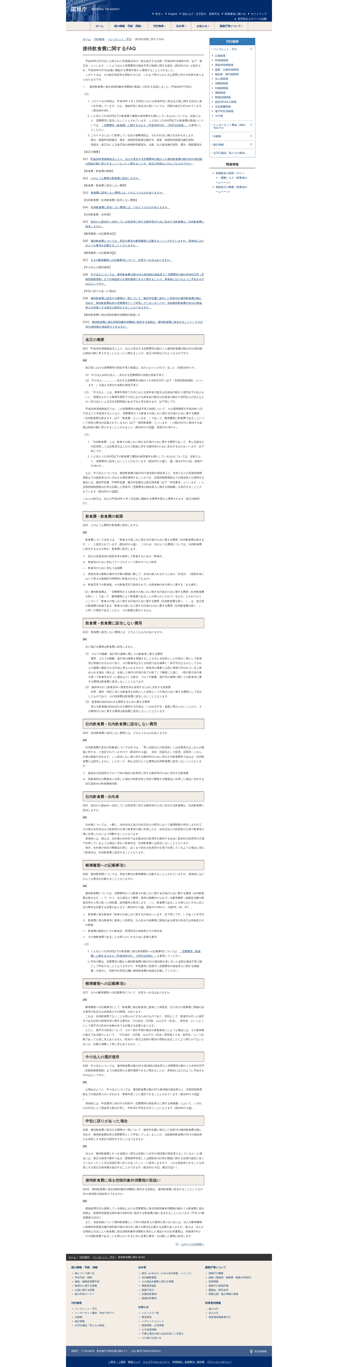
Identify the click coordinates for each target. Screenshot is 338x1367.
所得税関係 (221, 60)
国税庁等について (215, 1267)
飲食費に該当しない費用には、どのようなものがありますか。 (128, 192)
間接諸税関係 (223, 97)
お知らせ (143, 1307)
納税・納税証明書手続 (87, 1281)
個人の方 (213, 1308)
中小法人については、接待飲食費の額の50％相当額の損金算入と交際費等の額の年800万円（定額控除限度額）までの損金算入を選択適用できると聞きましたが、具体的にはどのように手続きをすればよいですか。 (144, 279)
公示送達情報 (149, 1329)
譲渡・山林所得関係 (227, 69)
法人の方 (213, 1312)
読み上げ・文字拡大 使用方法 (201, 13)
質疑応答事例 (149, 1298)
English (172, 13)
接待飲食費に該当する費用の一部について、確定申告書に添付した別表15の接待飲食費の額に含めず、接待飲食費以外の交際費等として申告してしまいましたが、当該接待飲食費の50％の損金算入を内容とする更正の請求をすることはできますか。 (143, 303)
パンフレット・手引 (120, 39)
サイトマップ (259, 13)
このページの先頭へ (192, 1244)
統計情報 (218, 144)
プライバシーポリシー (219, 1361)
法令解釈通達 (149, 1277)
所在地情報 (260, 1351)
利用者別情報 (213, 1303)
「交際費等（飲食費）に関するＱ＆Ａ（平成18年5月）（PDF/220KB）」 (145, 125)
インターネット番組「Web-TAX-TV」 (95, 1312)
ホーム (100, 26)
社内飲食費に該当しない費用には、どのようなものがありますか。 (130, 207)
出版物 (217, 136)
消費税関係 (221, 83)
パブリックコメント (153, 1321)
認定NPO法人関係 (225, 101)
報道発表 (147, 1317)
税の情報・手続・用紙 (84, 1267)
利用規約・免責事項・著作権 (188, 1361)
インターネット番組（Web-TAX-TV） (229, 126)
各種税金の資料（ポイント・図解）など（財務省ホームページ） (231, 177)
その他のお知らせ (151, 1337)
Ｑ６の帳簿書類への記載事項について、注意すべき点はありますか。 (131, 260)
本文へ (159, 13)
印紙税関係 (221, 88)
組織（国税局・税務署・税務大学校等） (231, 1277)
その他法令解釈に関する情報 (158, 1281)
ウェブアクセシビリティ (156, 1361)
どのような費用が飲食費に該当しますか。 (116, 178)
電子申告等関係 (224, 111)
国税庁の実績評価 (218, 1285)
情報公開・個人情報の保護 (223, 1294)
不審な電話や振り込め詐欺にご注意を (163, 1333)
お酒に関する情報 (85, 1290)
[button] (128, 26)
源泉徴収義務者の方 (220, 1317)
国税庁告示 (148, 1290)
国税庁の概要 (216, 1273)
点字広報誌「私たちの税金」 (230, 153)
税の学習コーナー (85, 1294)
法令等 (142, 1267)
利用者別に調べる (235, 13)
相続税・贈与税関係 (227, 74)
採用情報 (213, 1281)
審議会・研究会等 (218, 1290)
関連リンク (134, 1361)
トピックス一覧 (150, 1312)
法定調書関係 (223, 106)
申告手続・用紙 (83, 1277)
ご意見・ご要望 (117, 1361)
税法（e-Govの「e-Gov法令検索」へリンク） (167, 1273)
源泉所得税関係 (224, 65)
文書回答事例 (149, 1294)
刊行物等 (99, 39)
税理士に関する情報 (86, 1285)
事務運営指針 (149, 1285)
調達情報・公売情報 (153, 1325)
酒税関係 (220, 92)
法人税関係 (221, 78)
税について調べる (85, 1273)
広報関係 (220, 55)
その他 (219, 115)
